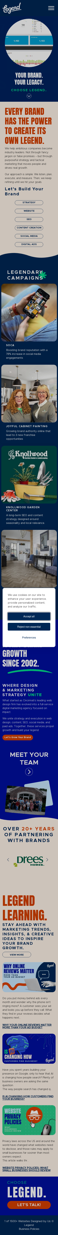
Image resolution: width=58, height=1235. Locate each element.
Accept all (29, 616)
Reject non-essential (29, 626)
